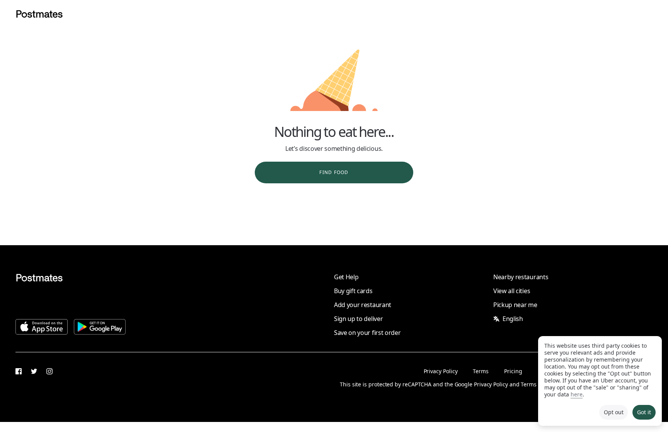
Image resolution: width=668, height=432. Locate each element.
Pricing (513, 371)
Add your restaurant (362, 305)
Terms (481, 371)
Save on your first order (367, 332)
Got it (644, 412)
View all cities (511, 291)
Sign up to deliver (358, 319)
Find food (333, 172)
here (577, 394)
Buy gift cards (353, 291)
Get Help (346, 277)
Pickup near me (515, 305)
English (513, 319)
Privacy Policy (441, 371)
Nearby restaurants (520, 277)
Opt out (613, 412)
